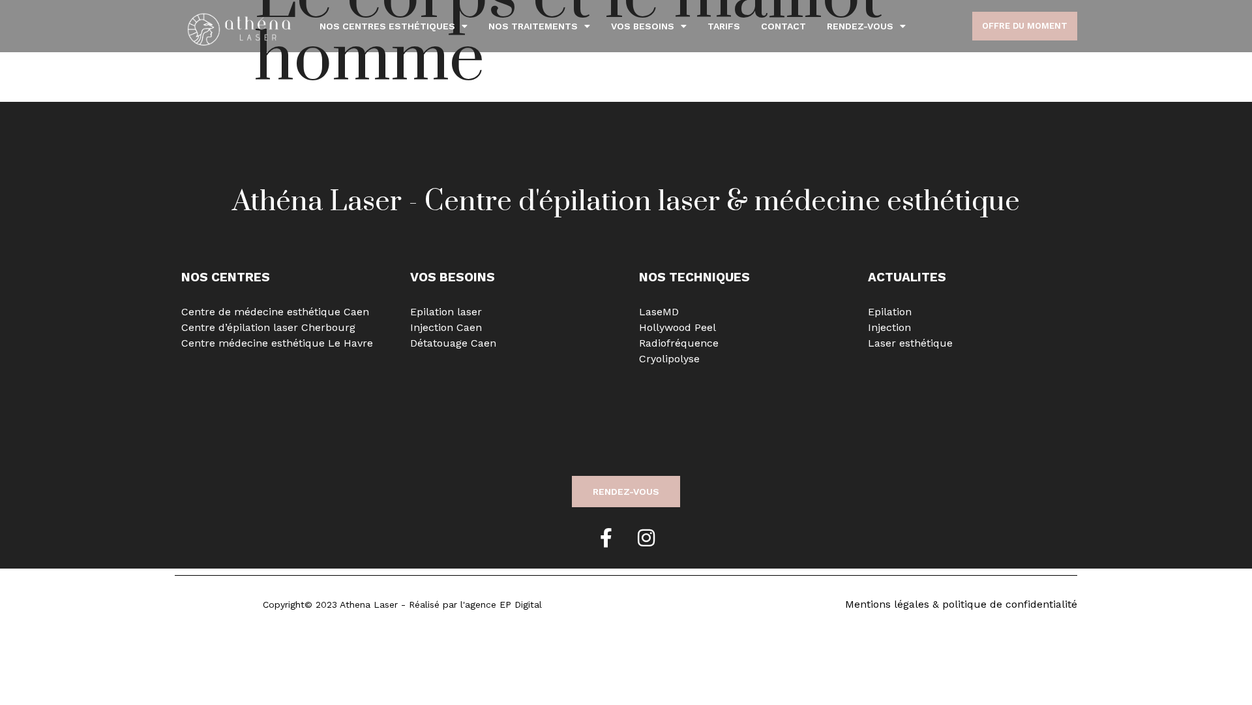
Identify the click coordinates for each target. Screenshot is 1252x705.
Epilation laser (446, 312)
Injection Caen (446, 327)
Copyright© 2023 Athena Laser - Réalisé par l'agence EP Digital (402, 604)
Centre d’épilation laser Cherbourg (268, 327)
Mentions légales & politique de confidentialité (961, 604)
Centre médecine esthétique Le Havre (277, 343)
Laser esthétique (910, 343)
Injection (889, 327)
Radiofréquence (679, 343)
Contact (783, 26)
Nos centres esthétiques (387, 26)
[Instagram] (646, 538)
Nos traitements (533, 26)
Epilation (890, 312)
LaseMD (659, 312)
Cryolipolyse (669, 358)
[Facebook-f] (606, 538)
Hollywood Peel (677, 327)
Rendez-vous (860, 26)
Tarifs (724, 26)
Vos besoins (642, 26)
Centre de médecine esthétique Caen (275, 312)
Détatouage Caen (453, 343)
